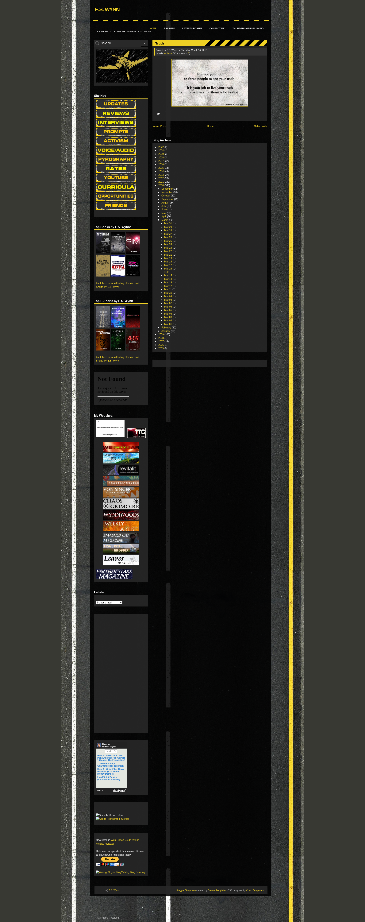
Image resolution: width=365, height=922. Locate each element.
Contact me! (217, 28)
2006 (161, 344)
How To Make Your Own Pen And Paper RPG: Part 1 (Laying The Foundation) (111, 757)
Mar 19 (168, 258)
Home (153, 28)
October (166, 195)
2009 (161, 334)
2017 (161, 161)
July (164, 206)
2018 (161, 157)
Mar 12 (168, 286)
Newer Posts (159, 126)
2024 (161, 150)
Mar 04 (168, 313)
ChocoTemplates (255, 890)
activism (168, 53)
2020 (161, 154)
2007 (161, 341)
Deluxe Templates (217, 890)
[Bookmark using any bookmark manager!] (108, 809)
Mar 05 (168, 310)
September (167, 199)
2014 (161, 171)
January (166, 331)
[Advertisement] (223, 363)
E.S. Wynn (107, 9)
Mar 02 (168, 320)
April (164, 216)
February (166, 327)
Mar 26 (168, 237)
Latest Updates (192, 28)
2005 (161, 348)
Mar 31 (168, 223)
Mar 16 (168, 268)
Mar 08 (168, 299)
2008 (161, 338)
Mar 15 (168, 275)
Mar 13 (168, 282)
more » (100, 790)
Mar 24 (168, 244)
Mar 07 (168, 303)
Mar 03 (168, 317)
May (164, 213)
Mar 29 (168, 227)
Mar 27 (168, 233)
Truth (159, 43)
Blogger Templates (186, 890)
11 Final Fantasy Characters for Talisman (110, 764)
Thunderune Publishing (247, 28)
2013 (161, 174)
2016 (161, 164)
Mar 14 (168, 278)
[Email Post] (158, 114)
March (165, 220)
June (164, 209)
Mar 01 (168, 324)
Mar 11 (168, 289)
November (167, 192)
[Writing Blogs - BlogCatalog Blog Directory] (121, 872)
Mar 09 (168, 296)
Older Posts (260, 126)
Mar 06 (168, 306)
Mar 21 (168, 254)
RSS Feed (169, 28)
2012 (161, 178)
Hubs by (109, 745)
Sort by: (100, 751)
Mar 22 (168, 251)
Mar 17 (168, 265)
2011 (161, 181)
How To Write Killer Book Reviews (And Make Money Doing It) (110, 771)
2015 (161, 167)
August (165, 202)
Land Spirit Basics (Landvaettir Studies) (108, 778)
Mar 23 (168, 247)
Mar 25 (168, 240)
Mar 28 (168, 230)
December (167, 188)
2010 (161, 185)
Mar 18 (168, 261)
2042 (161, 147)
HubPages (119, 790)
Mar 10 (168, 292)
